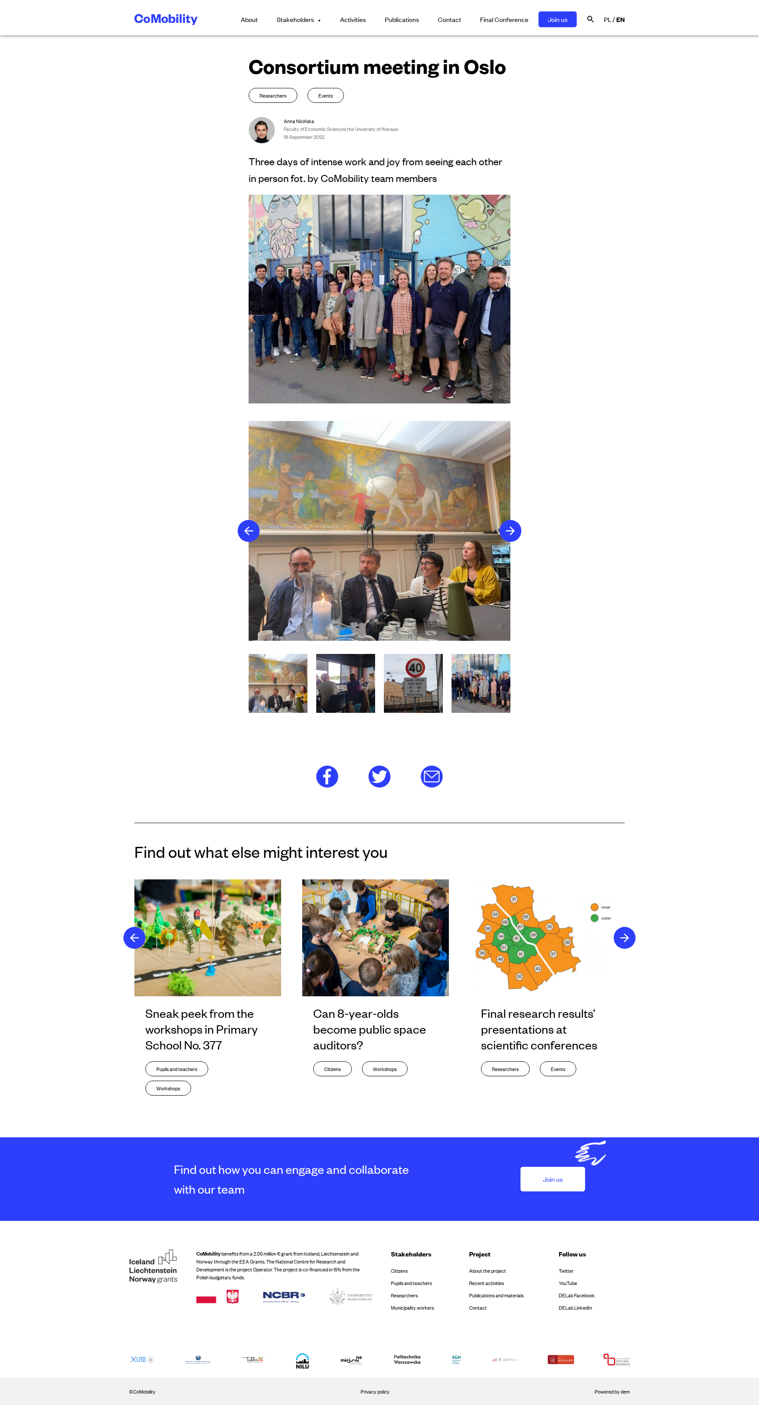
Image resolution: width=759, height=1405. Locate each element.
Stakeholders (295, 19)
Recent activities (486, 1283)
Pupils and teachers (411, 1283)
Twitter (566, 1270)
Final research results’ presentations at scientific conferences (539, 1029)
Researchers (404, 1295)
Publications (402, 19)
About (249, 19)
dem (625, 1391)
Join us (557, 19)
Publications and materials (496, 1295)
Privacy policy (375, 1391)
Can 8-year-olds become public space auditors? (369, 1029)
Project (480, 1253)
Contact (449, 19)
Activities (353, 19)
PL (607, 19)
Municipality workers (412, 1307)
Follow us (572, 1253)
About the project (487, 1270)
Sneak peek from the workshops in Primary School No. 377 (201, 1029)
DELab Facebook (577, 1295)
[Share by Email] (431, 775)
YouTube (568, 1283)
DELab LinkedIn (575, 1307)
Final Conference (504, 19)
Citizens (399, 1270)
